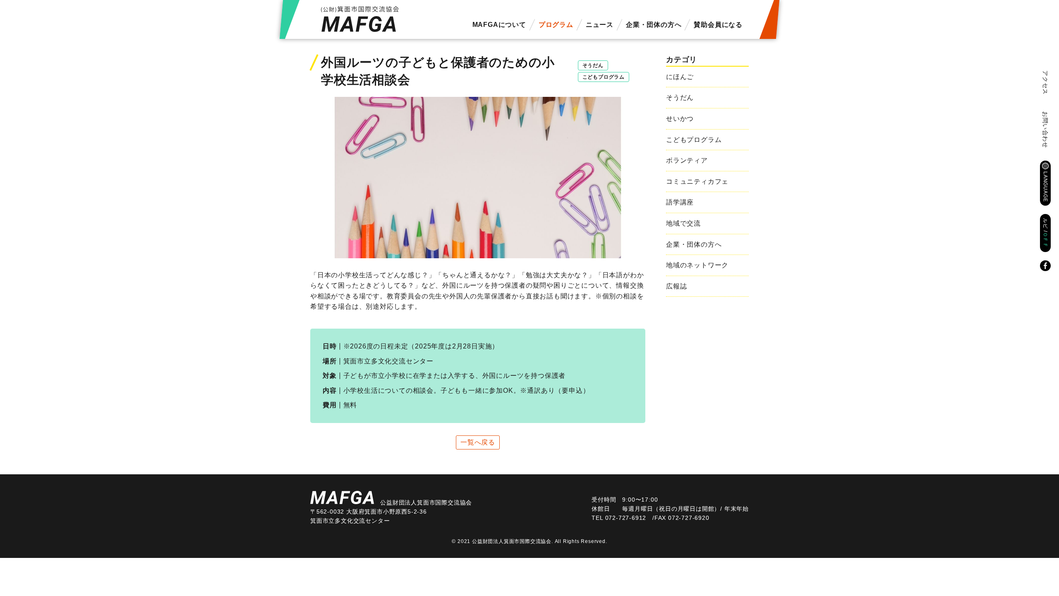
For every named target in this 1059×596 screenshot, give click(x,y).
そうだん (593, 65)
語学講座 (680, 202)
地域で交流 (683, 223)
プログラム (556, 24)
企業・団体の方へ (653, 24)
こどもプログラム (603, 77)
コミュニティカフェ (697, 181)
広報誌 (676, 286)
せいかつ (680, 118)
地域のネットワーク (697, 265)
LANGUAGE (1045, 186)
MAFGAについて (499, 24)
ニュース (599, 24)
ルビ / (1045, 233)
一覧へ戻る (477, 442)
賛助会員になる (718, 24)
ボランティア (687, 160)
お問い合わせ (1045, 129)
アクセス (1045, 82)
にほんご (680, 76)
